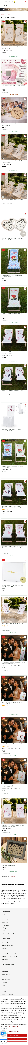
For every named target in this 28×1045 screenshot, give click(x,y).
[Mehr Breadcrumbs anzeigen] (1, 5)
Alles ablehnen (14, 1039)
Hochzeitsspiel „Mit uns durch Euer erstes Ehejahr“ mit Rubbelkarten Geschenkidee (13, 86)
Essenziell (5, 1028)
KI (2, 44)
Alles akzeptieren (14, 1035)
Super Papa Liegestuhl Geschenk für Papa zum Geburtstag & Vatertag (12, 276)
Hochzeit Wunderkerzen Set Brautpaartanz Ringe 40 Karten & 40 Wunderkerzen (13, 703)
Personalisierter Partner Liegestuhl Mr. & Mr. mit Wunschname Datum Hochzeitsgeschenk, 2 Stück (12, 507)
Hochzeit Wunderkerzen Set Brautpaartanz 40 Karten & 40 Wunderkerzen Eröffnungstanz (14, 744)
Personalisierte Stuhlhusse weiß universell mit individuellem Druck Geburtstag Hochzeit (11, 430)
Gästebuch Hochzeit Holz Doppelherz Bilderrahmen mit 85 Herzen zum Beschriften (13, 239)
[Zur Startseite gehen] (12, 2)
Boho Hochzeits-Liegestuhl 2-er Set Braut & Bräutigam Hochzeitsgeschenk (13, 47)
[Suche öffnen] (25, 2)
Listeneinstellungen (8, 15)
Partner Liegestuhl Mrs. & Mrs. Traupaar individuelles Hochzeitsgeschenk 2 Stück (13, 352)
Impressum (19, 1022)
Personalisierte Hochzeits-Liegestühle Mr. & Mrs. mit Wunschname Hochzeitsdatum (13, 826)
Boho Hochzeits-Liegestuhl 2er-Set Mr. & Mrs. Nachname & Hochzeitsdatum (14, 161)
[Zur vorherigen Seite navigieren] (3, 880)
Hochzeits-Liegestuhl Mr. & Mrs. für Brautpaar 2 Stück (13, 623)
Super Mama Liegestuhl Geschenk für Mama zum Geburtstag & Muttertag (12, 314)
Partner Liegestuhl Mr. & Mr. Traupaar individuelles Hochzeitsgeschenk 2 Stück (12, 391)
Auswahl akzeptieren (14, 1042)
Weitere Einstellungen (14, 1031)
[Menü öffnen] (2, 2)
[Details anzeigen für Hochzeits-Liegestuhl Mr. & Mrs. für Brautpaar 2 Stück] (14, 610)
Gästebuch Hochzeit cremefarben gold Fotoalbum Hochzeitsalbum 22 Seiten (12, 586)
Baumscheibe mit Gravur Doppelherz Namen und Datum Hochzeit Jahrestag (13, 124)
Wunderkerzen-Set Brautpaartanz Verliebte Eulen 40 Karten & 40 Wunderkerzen (13, 785)
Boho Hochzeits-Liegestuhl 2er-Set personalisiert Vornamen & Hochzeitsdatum (12, 200)
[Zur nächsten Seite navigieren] (24, 880)
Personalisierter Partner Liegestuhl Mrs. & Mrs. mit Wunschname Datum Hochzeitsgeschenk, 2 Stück (12, 547)
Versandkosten (12, 876)
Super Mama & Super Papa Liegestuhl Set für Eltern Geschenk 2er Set (13, 467)
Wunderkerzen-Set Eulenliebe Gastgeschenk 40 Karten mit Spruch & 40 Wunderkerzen (13, 663)
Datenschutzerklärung (14, 1026)
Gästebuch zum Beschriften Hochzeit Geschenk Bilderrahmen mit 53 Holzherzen (12, 864)
